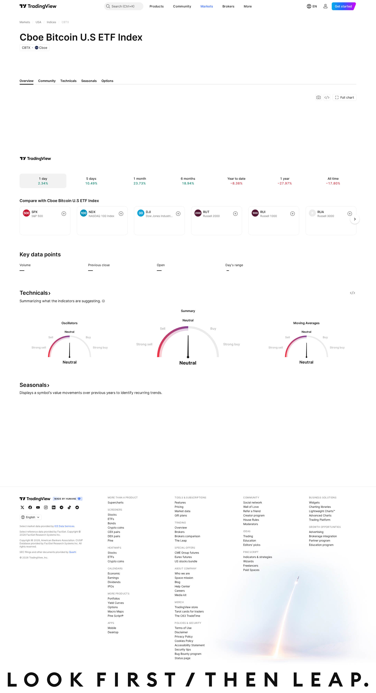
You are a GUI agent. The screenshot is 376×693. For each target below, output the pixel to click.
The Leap (181, 540)
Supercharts (115, 502)
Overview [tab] (26, 81)
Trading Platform (319, 519)
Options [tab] (107, 81)
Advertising (316, 531)
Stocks (112, 514)
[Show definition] (33, 265)
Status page (182, 658)
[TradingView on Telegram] (61, 507)
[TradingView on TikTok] (69, 507)
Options (113, 607)
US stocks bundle (186, 561)
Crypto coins (116, 527)
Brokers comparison (187, 536)
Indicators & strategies (257, 557)
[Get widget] (327, 97)
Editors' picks (251, 544)
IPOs (111, 586)
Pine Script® (115, 615)
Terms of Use (183, 628)
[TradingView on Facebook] (30, 507)
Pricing (179, 506)
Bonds (112, 523)
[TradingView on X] (22, 507)
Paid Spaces (251, 569)
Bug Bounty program (188, 653)
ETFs (111, 519)
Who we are (182, 573)
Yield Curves (116, 602)
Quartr (72, 552)
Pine (110, 540)
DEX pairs (114, 536)
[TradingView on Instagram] (46, 507)
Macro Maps (116, 611)
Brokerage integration (323, 536)
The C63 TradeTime (187, 615)
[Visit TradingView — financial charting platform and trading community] (35, 158)
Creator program (254, 515)
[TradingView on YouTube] (38, 507)
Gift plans (181, 515)
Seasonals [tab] (89, 81)
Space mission (184, 577)
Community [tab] (47, 81)
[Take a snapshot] (318, 97)
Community (182, 6)
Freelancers (250, 565)
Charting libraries (320, 506)
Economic (114, 573)
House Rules (251, 519)
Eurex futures (183, 557)
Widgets (314, 502)
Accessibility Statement (190, 645)
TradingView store (186, 607)
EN (315, 6)
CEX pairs (114, 531)
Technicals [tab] (68, 81)
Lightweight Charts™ (322, 511)
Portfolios (114, 598)
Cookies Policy (184, 640)
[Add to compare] (64, 213)
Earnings (113, 577)
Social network (252, 502)
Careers (180, 590)
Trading (248, 536)
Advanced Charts (320, 515)
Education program (321, 544)
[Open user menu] (325, 6)
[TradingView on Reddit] (77, 507)
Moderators (250, 524)
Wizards (248, 561)
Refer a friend (252, 511)
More (248, 6)
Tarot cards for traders (189, 611)
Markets (207, 6)
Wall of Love (251, 506)
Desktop (113, 632)
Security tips (183, 649)
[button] (166, 6)
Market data (182, 511)
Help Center (182, 586)
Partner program (319, 540)
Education (249, 540)
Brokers (228, 6)
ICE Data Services (64, 526)
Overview (181, 527)
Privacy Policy (184, 636)
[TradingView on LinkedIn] (53, 507)
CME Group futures (187, 552)
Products (157, 6)
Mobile (112, 628)
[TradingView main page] (38, 6)
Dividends (114, 582)
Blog (177, 582)
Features (180, 502)
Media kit (180, 595)
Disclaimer (181, 632)
